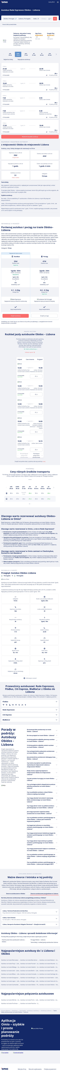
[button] (36, 19)
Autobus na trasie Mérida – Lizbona (11, 1000)
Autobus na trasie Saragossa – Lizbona (12, 977)
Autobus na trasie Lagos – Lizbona (11, 981)
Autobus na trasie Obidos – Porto (30, 985)
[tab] (8, 59)
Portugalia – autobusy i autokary (29, 1010)
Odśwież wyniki (29, 352)
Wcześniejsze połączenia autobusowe (24, 455)
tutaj (44, 461)
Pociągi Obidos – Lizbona (38, 940)
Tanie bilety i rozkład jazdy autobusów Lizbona (44, 942)
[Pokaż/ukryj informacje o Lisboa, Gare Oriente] (56, 919)
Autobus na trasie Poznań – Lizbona (30, 963)
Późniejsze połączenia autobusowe (36, 455)
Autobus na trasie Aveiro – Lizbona (50, 977)
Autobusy (15, 1010)
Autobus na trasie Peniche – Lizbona (31, 1003)
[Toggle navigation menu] (58, 2)
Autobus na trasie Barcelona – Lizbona (31, 960)
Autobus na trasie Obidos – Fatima (50, 985)
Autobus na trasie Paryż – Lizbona (11, 963)
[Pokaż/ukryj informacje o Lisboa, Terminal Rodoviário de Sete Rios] (56, 912)
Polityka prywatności (50, 1069)
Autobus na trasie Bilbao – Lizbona (11, 974)
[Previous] (6, 487)
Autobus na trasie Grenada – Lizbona (31, 974)
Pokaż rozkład (15, 177)
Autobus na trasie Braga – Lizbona (30, 981)
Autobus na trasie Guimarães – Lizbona (12, 985)
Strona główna (5, 1010)
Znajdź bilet (15, 157)
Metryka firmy (22, 1069)
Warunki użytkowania (35, 1069)
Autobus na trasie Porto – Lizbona (50, 971)
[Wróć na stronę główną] (4, 2)
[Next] (56, 54)
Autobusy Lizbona (46, 1010)
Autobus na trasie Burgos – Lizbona (30, 977)
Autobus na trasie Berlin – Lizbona (30, 971)
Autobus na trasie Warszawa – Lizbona (12, 960)
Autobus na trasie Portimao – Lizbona (12, 1003)
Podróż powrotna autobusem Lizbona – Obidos (13, 941)
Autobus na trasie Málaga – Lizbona (11, 967)
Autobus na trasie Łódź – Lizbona (11, 971)
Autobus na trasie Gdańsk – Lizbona (31, 967)
